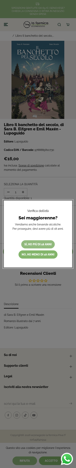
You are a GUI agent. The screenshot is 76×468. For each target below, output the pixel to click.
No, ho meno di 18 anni (38, 254)
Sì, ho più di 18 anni (38, 244)
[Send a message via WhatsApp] (67, 459)
